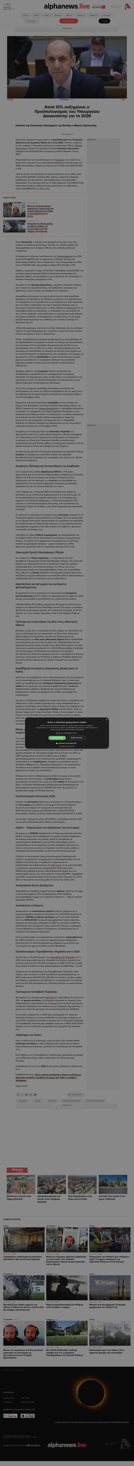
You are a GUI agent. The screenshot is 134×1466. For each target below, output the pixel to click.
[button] (67, 733)
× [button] (106, 719)
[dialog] (67, 733)
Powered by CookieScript (67, 746)
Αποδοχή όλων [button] (57, 738)
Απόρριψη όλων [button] (76, 738)
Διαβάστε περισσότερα (77, 730)
